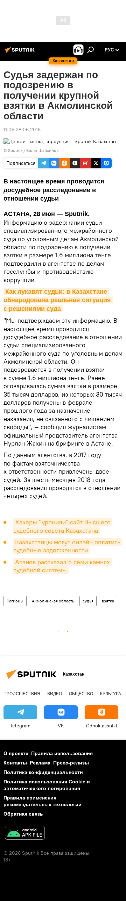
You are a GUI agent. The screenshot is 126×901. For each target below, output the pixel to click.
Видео (54, 693)
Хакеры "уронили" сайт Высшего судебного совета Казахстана (62, 526)
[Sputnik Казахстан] (21, 52)
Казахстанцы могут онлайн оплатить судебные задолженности (67, 546)
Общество (81, 693)
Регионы (15, 600)
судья (88, 600)
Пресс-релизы (71, 763)
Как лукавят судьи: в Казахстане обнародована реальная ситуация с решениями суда (58, 300)
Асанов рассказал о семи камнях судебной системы (62, 566)
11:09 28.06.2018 (22, 129)
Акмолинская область (53, 600)
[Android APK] (25, 833)
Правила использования (62, 753)
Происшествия (22, 693)
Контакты (15, 763)
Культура (110, 693)
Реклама (40, 763)
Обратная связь (23, 814)
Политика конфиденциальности (43, 772)
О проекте (16, 753)
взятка (108, 600)
